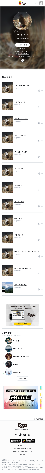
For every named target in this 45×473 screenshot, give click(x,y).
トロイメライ (19, 168)
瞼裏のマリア (19, 218)
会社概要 (22, 454)
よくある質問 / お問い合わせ (22, 448)
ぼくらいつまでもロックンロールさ (26, 251)
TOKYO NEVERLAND (21, 85)
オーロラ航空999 (20, 135)
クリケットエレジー (21, 119)
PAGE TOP (39, 419)
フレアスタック (19, 102)
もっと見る (22, 378)
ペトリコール (19, 235)
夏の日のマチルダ (20, 285)
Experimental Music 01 (22, 268)
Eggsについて (22, 445)
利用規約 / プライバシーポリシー (22, 451)
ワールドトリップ (20, 152)
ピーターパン (19, 202)
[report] (17, 31)
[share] (14, 31)
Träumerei (18, 185)
